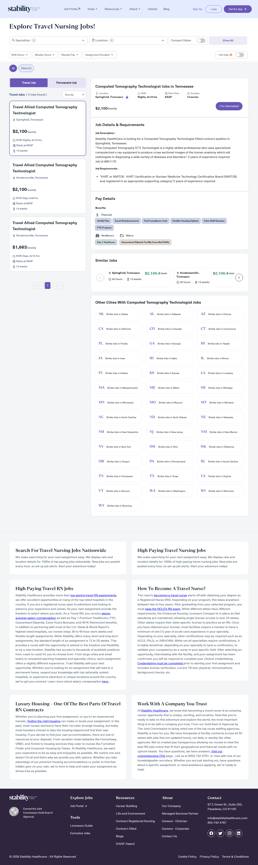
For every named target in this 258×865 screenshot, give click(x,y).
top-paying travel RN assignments (93, 595)
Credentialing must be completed (160, 663)
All (13, 68)
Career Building (126, 806)
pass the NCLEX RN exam (162, 609)
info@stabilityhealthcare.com (227, 818)
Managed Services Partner (180, 813)
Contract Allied (126, 829)
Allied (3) (26, 68)
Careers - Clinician (174, 821)
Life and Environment (130, 813)
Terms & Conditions (235, 857)
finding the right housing (44, 721)
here (105, 681)
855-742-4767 (217, 823)
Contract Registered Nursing (135, 821)
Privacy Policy (209, 857)
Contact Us (169, 836)
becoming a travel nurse (170, 595)
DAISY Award (125, 844)
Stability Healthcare (154, 711)
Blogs (120, 836)
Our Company (171, 806)
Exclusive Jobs (80, 833)
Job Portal (77, 806)
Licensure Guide (81, 826)
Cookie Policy (187, 857)
